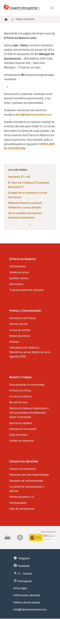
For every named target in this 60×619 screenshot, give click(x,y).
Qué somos (16, 284)
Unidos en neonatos (21, 440)
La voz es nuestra (20, 396)
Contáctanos (17, 266)
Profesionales (17, 503)
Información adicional (26, 595)
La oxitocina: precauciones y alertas (26, 489)
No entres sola (18, 402)
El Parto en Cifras (20, 390)
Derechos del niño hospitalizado (29, 474)
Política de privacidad (26, 602)
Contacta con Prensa (22, 318)
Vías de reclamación (21, 509)
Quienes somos (18, 278)
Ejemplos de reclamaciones (26, 481)
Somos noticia (18, 324)
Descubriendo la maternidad (26, 384)
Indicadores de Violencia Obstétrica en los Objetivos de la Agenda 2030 (29, 352)
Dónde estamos (19, 272)
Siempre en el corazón (23, 429)
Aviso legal (20, 588)
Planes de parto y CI (21, 497)
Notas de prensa (19, 336)
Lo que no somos (19, 330)
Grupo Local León (25, 19)
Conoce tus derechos (22, 469)
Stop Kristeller (18, 435)
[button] (52, 8)
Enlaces (14, 342)
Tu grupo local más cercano (26, 290)
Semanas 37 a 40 (19, 177)
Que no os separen (20, 423)
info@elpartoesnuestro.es (30, 609)
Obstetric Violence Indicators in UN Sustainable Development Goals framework (29, 413)
